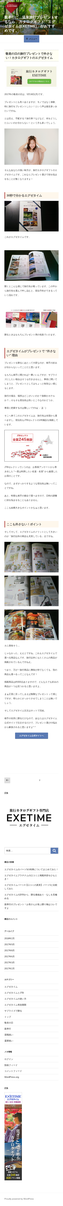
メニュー (33, 39)
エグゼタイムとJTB (14, 992)
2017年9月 (9, 944)
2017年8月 (9, 950)
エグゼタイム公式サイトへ (31, 735)
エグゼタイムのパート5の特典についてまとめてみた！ (31, 869)
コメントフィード (13, 1071)
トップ (7, 1017)
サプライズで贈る (13, 1011)
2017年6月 (9, 956)
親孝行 (7, 1028)
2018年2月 (9, 938)
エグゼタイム (11, 986)
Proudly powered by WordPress (19, 1199)
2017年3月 (9, 962)
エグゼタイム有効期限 (15, 1005)
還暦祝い (8, 1040)
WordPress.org (11, 1077)
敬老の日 (8, 1022)
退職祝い (8, 1034)
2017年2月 (9, 968)
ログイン (8, 1059)
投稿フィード (11, 1065)
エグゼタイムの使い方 (15, 998)
